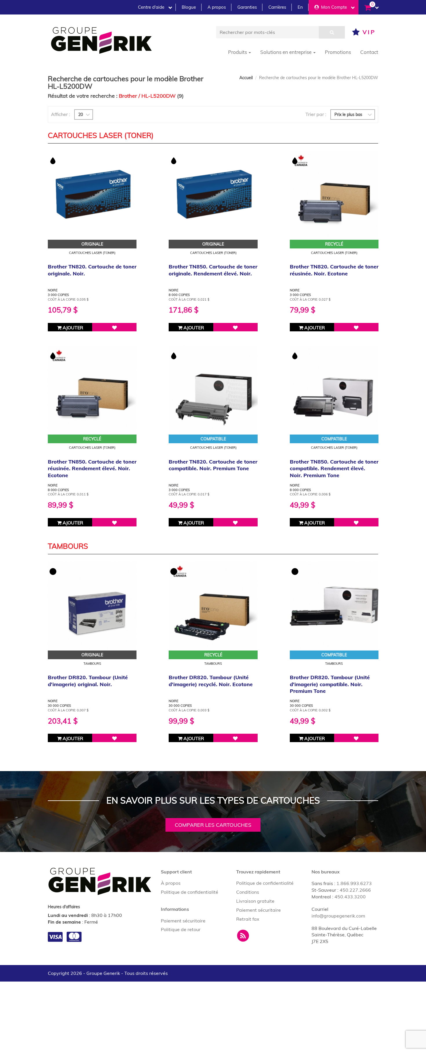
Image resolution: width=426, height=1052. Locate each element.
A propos (216, 7)
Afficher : (60, 114)
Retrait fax (247, 919)
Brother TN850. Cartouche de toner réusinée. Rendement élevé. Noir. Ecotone (92, 468)
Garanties (247, 7)
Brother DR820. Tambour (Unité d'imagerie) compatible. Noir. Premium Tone (330, 684)
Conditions (247, 892)
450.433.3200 (350, 897)
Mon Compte (333, 7)
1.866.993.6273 (354, 883)
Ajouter (72, 327)
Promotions (338, 52)
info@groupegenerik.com (338, 916)
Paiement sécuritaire (183, 921)
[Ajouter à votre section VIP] (114, 327)
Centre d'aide (151, 7)
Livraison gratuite (255, 901)
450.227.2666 (355, 890)
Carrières (277, 7)
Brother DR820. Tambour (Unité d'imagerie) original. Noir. (88, 680)
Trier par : (315, 114)
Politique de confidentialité (189, 892)
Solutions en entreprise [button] (286, 52)
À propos (171, 883)
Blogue (189, 7)
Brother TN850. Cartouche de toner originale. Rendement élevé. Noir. (213, 270)
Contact (369, 52)
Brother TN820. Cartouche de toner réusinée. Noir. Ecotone (334, 270)
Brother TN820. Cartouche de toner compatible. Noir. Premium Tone (213, 465)
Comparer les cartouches (213, 825)
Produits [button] (238, 52)
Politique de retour (181, 929)
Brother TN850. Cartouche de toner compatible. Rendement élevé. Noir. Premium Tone (334, 468)
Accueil (246, 77)
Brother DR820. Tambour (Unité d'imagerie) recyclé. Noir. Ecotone (211, 680)
